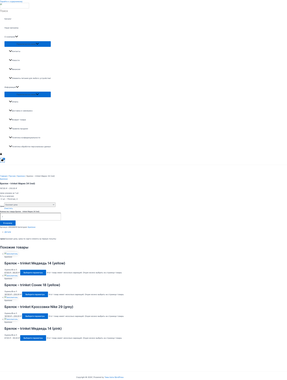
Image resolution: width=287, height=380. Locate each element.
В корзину (7, 223)
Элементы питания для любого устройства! (31, 78)
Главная (3, 176)
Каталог (7, 19)
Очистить (8, 208)
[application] (16, 36)
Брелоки (21, 176)
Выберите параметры (33, 272)
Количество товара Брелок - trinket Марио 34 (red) (19, 211)
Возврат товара (19, 120)
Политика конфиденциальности (26, 137)
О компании (9, 37)
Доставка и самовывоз (22, 111)
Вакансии (16, 69)
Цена (2, 206)
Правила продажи (20, 128)
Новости (16, 60)
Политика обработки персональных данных (31, 146)
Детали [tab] (7, 232)
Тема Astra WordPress (114, 377)
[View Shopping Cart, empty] (2, 160)
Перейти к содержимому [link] (11, 1)
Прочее (12, 176)
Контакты (16, 51)
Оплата (15, 102)
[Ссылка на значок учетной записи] (1, 154)
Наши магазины (11, 28)
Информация (10, 87)
